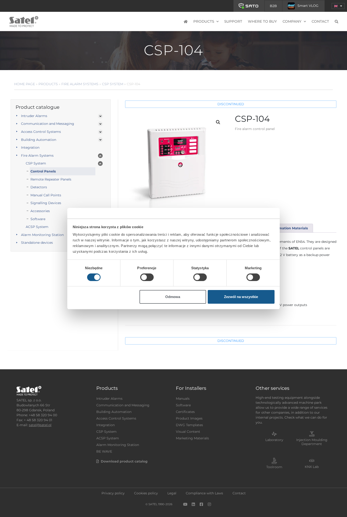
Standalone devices (37, 242)
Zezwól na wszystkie (241, 297)
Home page (24, 84)
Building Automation (38, 140)
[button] (338, 6)
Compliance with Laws (204, 493)
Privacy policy (113, 493)
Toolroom (274, 467)
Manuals (183, 398)
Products (48, 84)
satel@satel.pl (40, 425)
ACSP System (37, 227)
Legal (171, 493)
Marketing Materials (192, 438)
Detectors (38, 187)
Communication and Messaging (47, 124)
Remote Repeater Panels (50, 179)
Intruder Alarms (34, 116)
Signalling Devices (45, 203)
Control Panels (43, 171)
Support (233, 21)
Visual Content (188, 431)
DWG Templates (189, 425)
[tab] (289, 228)
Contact (320, 21)
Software (37, 219)
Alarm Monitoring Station (42, 235)
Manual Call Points (45, 195)
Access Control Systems (41, 132)
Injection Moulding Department (311, 442)
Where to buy (262, 21)
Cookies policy (146, 493)
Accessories (40, 211)
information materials (289, 228)
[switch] (147, 277)
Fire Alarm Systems (79, 84)
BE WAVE (104, 451)
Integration (30, 147)
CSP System (112, 84)
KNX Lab (312, 467)
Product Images (189, 418)
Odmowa (172, 297)
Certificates (185, 412)
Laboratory (274, 440)
